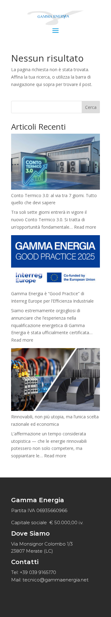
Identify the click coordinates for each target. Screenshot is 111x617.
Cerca (91, 107)
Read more (85, 227)
